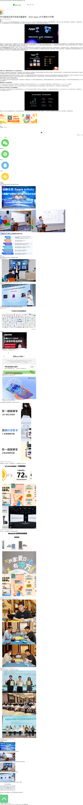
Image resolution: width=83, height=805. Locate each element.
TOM (3, 19)
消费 (20, 0)
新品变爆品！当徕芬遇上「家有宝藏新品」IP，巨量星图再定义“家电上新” (13, 463)
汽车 (22, 0)
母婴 (13, 0)
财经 (17, 0)
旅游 (10, 0)
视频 (15, 0)
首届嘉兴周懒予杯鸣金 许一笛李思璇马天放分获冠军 (9, 669)
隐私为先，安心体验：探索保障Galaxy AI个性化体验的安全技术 (13, 399)
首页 (1, 0)
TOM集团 (1, 803)
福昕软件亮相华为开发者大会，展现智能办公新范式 (9, 257)
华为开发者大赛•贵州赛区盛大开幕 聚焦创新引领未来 (9, 184)
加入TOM (8, 803)
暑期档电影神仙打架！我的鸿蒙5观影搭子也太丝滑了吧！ (12, 374)
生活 (11, 0)
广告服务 (5, 803)
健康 (19, 0)
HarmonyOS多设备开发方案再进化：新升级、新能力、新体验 (11, 282)
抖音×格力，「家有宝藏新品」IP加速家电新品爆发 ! (9, 531)
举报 (1, 126)
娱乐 (4, 0)
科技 (24, 0)
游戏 (8, 0)
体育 (6, 0)
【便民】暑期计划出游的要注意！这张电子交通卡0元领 (9, 402)
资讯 (2, 0)
